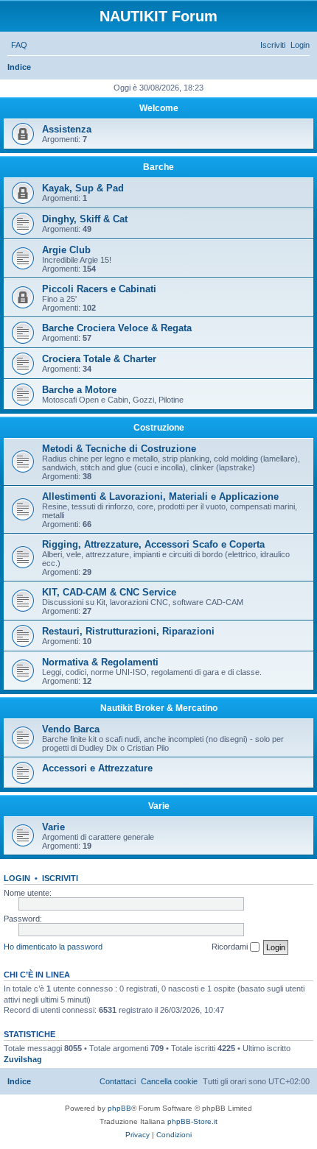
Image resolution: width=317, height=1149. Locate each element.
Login (17, 878)
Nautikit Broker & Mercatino (158, 708)
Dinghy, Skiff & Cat (85, 219)
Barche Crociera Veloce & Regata (117, 327)
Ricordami (231, 946)
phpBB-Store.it (192, 1121)
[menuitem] (19, 45)
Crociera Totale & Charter (99, 358)
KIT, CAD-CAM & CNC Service (109, 592)
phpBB (119, 1108)
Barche (158, 167)
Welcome (158, 108)
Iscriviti (60, 878)
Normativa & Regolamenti (100, 662)
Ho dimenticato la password (53, 946)
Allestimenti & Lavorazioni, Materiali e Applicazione (160, 496)
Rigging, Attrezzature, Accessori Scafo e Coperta (153, 544)
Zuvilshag (23, 1059)
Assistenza (66, 129)
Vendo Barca (71, 729)
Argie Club (66, 249)
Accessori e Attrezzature (97, 768)
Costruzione (158, 428)
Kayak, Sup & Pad (83, 188)
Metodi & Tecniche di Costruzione (119, 448)
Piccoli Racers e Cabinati (99, 288)
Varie (159, 806)
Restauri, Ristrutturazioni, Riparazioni (128, 631)
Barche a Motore (79, 389)
